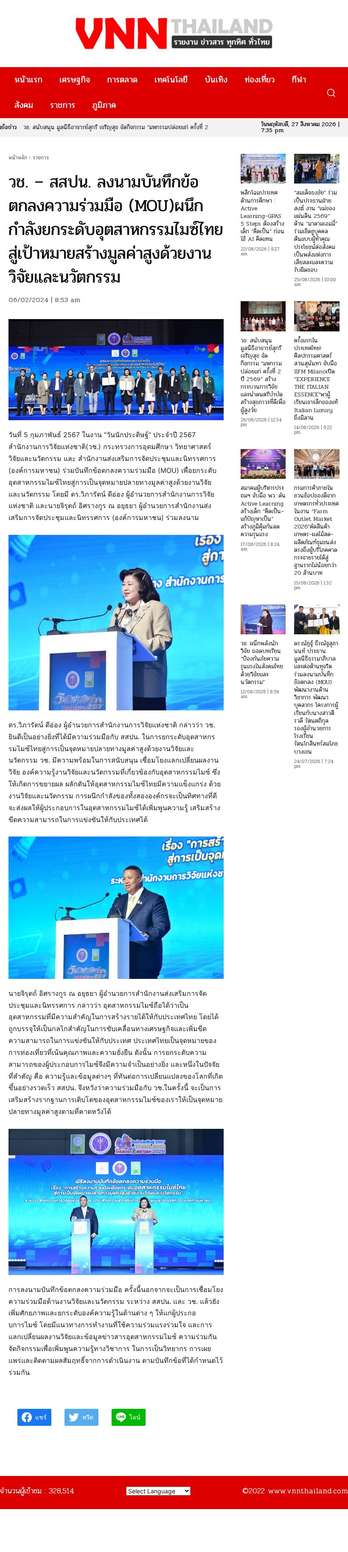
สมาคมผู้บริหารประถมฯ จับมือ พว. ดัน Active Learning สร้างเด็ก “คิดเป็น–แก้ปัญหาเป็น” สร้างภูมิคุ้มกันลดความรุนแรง (263, 511)
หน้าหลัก (17, 157)
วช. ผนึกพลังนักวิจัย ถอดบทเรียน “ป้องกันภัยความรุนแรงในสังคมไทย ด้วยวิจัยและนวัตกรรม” (262, 663)
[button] (331, 93)
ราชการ (41, 157)
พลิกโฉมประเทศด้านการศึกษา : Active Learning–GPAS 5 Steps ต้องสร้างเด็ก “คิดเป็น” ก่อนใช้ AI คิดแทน (262, 215)
